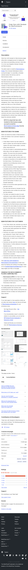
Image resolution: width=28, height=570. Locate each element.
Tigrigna (6, 552)
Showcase (17, 517)
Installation (5, 43)
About (2, 517)
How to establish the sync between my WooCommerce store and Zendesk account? (8, 387)
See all (25, 487)
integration (24, 458)
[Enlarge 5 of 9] (25, 332)
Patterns (17, 524)
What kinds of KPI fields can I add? (9, 392)
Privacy (3, 524)
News (2, 519)
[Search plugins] (15, 10)
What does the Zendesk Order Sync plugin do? (7, 406)
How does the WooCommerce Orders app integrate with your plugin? (10, 411)
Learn (2, 528)
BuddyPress (4, 546)
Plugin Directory (4, 5)
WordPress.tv (5, 535)
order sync (20, 461)
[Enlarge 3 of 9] (11, 352)
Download (4, 32)
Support (4, 50)
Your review (4, 487)
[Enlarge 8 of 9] (25, 355)
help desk (19, 458)
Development (6, 47)
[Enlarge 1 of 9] (11, 332)
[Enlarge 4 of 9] (11, 360)
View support (14, 435)
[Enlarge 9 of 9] (25, 364)
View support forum (6, 497)
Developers (4, 532)
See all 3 (25, 455)
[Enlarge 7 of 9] (25, 346)
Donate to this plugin (6, 509)
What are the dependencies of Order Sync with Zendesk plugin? (9, 401)
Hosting (3, 521)
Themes (16, 519)
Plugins (16, 521)
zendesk (24, 461)
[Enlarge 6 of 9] (25, 340)
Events (16, 530)
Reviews (5, 40)
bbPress (4, 544)
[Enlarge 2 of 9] (11, 340)
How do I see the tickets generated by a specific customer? (9, 396)
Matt (3, 541)
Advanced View (5, 465)
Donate (17, 532)
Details (4, 37)
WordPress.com (5, 539)
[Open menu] (26, 2)
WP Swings (13, 28)
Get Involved (18, 528)
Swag (17, 535)
